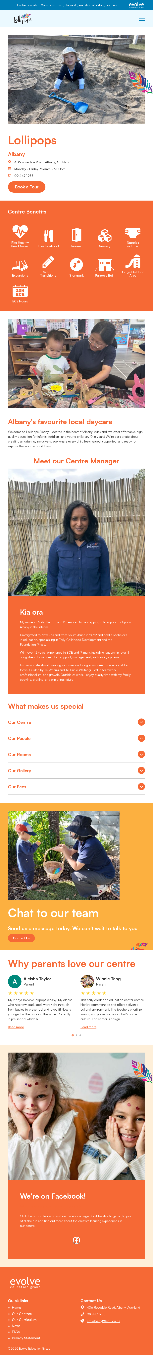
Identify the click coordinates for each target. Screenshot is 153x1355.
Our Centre (76, 723)
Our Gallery (76, 771)
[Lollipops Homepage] (23, 18)
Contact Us (21, 938)
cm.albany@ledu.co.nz (103, 1321)
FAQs (16, 1332)
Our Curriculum (24, 1320)
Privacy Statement (26, 1338)
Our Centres (22, 1314)
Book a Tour (27, 186)
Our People (76, 739)
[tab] (73, 1035)
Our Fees (76, 787)
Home (16, 1307)
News (16, 1326)
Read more (16, 1027)
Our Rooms (76, 755)
